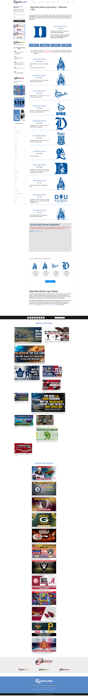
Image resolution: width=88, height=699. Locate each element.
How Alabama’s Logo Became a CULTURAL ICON (40, 590)
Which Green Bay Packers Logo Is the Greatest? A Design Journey (43, 527)
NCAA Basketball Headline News (19, 48)
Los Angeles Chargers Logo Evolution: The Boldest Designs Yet (43, 496)
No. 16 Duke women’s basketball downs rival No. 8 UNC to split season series (19, 63)
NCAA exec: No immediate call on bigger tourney (18, 58)
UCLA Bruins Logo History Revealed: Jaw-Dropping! (41, 605)
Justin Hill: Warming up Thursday (19, 68)
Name (14, 13)
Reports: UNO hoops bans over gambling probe (19, 73)
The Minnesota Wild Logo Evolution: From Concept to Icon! (42, 480)
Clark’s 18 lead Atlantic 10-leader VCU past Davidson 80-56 (19, 53)
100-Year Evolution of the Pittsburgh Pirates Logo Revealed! (42, 637)
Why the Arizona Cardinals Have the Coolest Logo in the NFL (42, 621)
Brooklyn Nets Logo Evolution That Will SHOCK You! (41, 558)
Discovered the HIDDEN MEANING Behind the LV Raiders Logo (43, 574)
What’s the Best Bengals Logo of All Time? (39, 543)
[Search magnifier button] (73, 2)
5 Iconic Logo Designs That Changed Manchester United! (42, 652)
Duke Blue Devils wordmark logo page (49, 304)
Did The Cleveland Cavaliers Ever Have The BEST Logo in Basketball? (44, 511)
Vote (50, 281)
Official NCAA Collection (37, 231)
